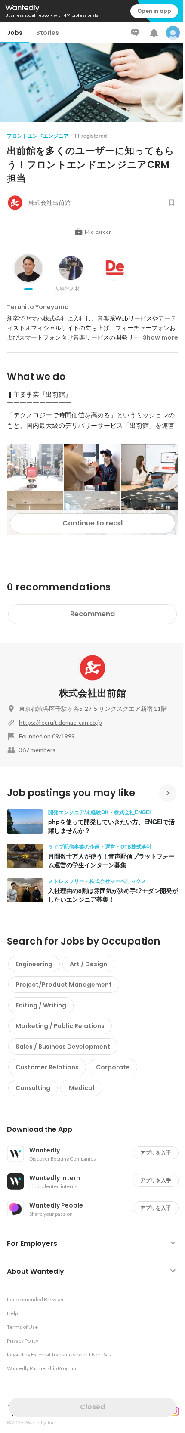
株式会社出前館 (92, 693)
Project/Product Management (63, 984)
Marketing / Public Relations (60, 1026)
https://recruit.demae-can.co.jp (60, 722)
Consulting (32, 1088)
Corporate (113, 1067)
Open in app (154, 11)
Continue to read (92, 523)
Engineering (33, 964)
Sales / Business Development (62, 1046)
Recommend (92, 614)
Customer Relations (47, 1067)
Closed (92, 1407)
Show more (160, 337)
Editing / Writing (40, 1005)
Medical (81, 1088)
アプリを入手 (155, 1152)
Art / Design (88, 964)
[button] (96, 1129)
